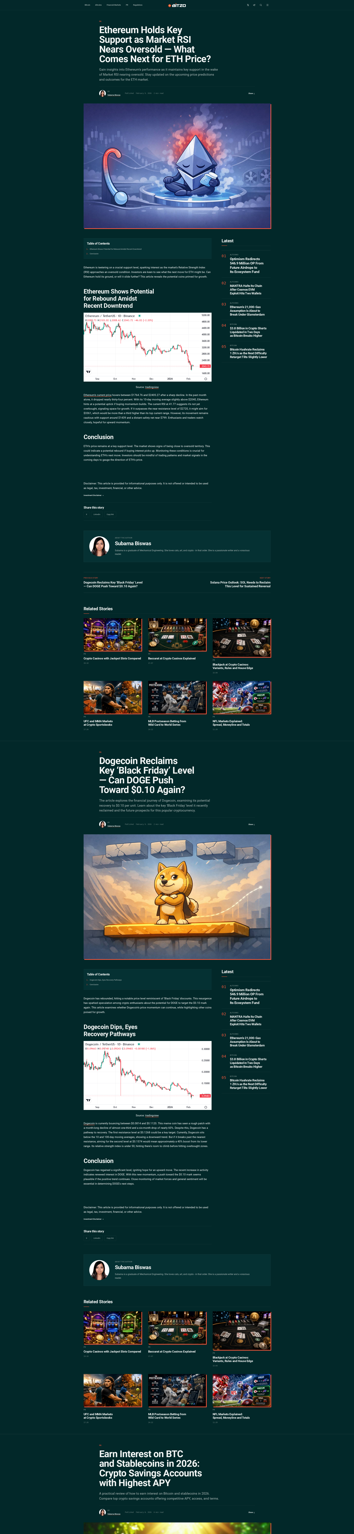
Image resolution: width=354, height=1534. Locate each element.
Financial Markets (114, 5)
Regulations (137, 5)
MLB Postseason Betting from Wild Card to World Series (167, 723)
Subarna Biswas (114, 95)
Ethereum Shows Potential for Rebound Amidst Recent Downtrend (115, 249)
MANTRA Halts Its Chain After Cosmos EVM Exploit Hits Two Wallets (246, 289)
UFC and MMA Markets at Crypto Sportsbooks (98, 723)
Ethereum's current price (98, 395)
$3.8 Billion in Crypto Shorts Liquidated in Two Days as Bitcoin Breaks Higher (248, 332)
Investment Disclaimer (94, 495)
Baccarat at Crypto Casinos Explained (172, 658)
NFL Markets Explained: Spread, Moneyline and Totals (231, 723)
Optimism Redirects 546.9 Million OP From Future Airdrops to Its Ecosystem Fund (247, 265)
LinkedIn (96, 514)
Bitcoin (87, 5)
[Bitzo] (177, 5)
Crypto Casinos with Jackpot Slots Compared (112, 658)
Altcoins (98, 5)
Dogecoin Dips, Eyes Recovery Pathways (106, 980)
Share (251, 93)
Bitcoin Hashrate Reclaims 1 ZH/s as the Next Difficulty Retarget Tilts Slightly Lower (248, 353)
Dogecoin (89, 1123)
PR (127, 5)
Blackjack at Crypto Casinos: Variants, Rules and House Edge (233, 666)
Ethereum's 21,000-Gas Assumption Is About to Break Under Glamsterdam (247, 310)
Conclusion (94, 254)
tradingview (152, 387)
